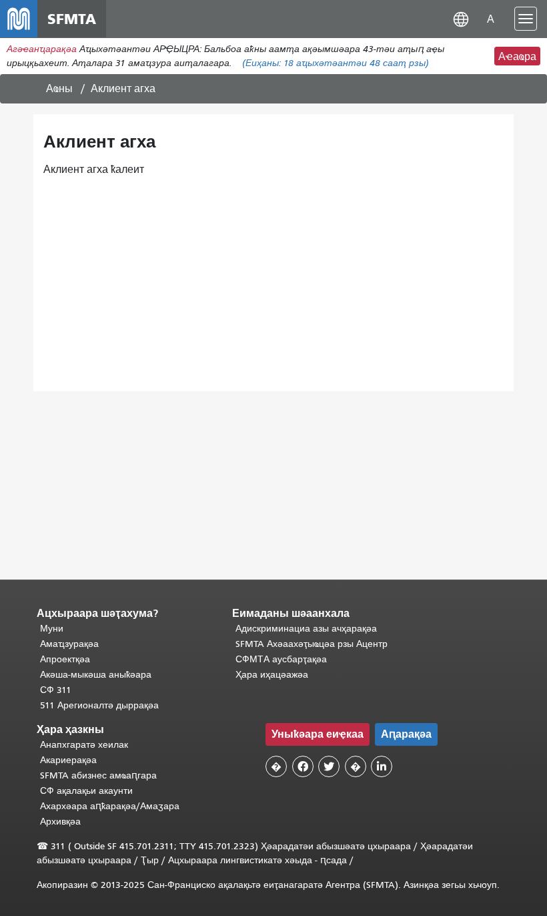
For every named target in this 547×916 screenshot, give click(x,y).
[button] (461, 18)
